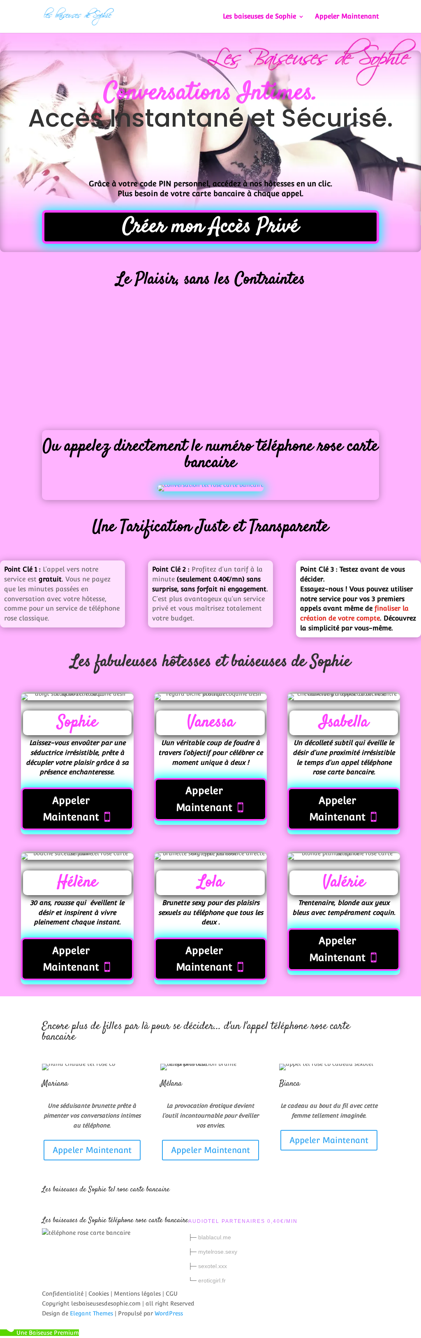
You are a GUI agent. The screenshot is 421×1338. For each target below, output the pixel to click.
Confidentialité (62, 1293)
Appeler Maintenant (347, 17)
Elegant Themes (91, 1313)
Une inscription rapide (39, 357)
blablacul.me (214, 1237)
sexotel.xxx (212, 1266)
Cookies (98, 1293)
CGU (172, 1293)
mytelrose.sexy (217, 1251)
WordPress (169, 1313)
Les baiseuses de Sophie (259, 17)
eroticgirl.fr (212, 1280)
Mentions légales (137, 1293)
